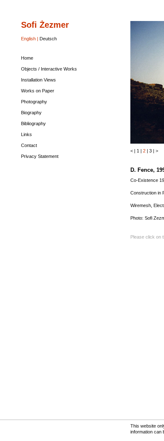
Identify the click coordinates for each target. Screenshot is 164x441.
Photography (34, 101)
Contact (29, 145)
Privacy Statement (39, 156)
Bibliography (33, 123)
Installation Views (38, 79)
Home (27, 57)
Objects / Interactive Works (49, 68)
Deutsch (48, 38)
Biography (31, 112)
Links (26, 134)
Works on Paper (37, 90)
